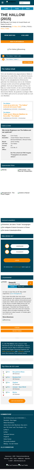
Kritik (6, 8)
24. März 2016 (16, 26)
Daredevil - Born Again (10, 420)
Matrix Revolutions (9, 422)
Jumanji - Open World (19, 387)
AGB (14, 456)
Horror (2, 28)
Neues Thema (17, 331)
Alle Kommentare (7, 447)
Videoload (21, 351)
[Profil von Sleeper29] (4, 284)
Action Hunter (7, 439)
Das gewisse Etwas (18, 372)
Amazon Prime (10, 351)
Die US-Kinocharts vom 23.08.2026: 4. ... (15, 418)
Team (15, 458)
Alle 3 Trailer (27, 62)
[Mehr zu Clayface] (8, 382)
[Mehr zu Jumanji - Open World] (8, 387)
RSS (11, 458)
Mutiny (15, 392)
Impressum (8, 456)
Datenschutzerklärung (22, 456)
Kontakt (12, 286)
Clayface (15, 382)
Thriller (7, 28)
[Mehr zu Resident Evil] (8, 377)
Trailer (17, 8)
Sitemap (6, 458)
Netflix (4, 351)
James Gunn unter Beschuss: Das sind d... (16, 425)
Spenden (27, 458)
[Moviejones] (11, 1)
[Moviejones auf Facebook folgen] (12, 465)
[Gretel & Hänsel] (25, 203)
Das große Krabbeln (9, 441)
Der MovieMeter (17, 401)
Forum (17, 327)
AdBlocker (21, 458)
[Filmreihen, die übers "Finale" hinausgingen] (17, 224)
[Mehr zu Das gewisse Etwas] (8, 372)
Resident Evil (17, 377)
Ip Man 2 (6, 429)
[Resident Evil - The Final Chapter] (8, 203)
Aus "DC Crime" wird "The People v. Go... (15, 427)
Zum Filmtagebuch (16, 293)
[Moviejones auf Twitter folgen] (23, 465)
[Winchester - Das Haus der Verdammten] (25, 180)
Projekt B (6, 436)
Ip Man (6, 432)
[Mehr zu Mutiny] (8, 392)
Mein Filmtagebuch (17, 41)
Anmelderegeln (17, 267)
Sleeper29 (12, 282)
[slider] (9, 37)
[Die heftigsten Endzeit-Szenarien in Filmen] (17, 227)
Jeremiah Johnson (9, 434)
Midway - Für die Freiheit (11, 443)
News (28, 8)
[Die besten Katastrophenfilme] (17, 230)
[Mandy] (8, 180)
